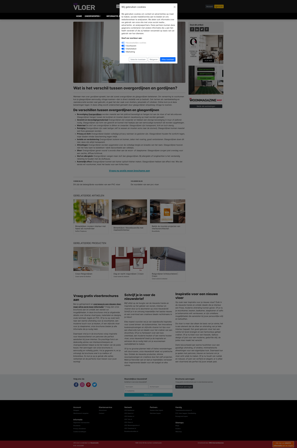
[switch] (123, 46)
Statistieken (131, 49)
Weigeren (154, 59)
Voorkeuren (131, 46)
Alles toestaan (168, 59)
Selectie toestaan (138, 59)
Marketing (130, 52)
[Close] (174, 7)
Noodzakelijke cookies (136, 43)
